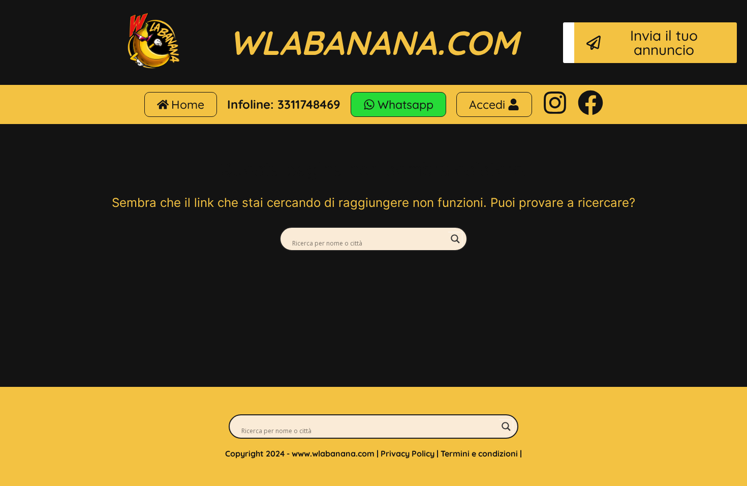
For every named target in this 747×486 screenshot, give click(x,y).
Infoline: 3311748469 (283, 104)
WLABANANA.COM (373, 42)
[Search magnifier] (455, 239)
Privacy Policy (407, 453)
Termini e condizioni (479, 453)
